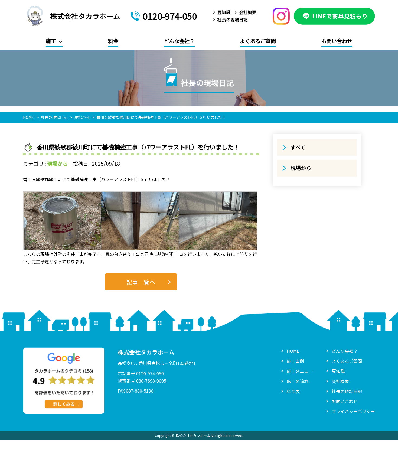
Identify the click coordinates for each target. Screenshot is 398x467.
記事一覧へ (141, 282)
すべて (298, 147)
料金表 (293, 391)
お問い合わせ (336, 41)
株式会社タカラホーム (85, 16)
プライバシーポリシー (353, 411)
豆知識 (223, 12)
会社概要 (247, 12)
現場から (57, 163)
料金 (113, 41)
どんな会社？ (179, 41)
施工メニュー (300, 371)
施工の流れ (297, 381)
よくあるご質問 (258, 41)
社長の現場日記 (232, 19)
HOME (293, 351)
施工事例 (295, 361)
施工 (51, 41)
